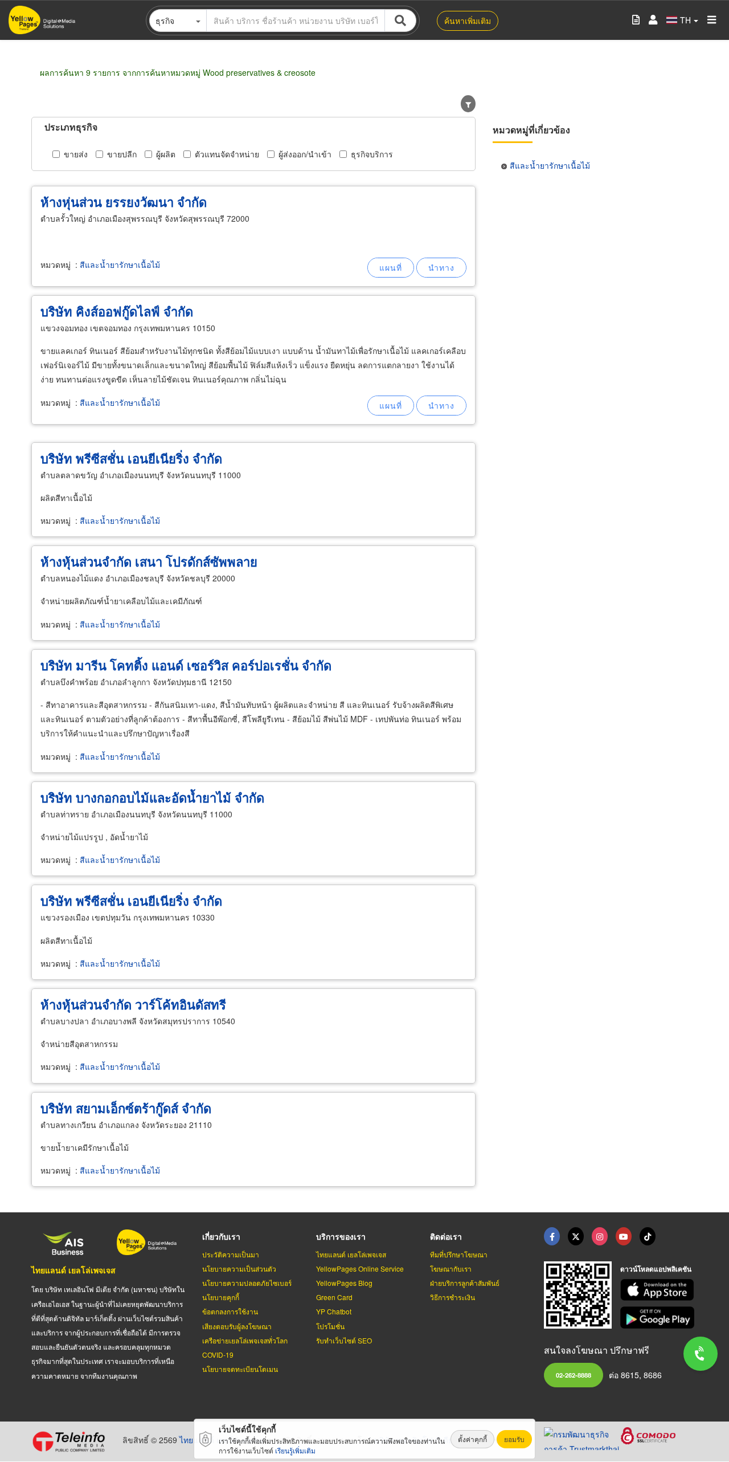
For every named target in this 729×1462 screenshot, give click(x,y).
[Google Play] (659, 1317)
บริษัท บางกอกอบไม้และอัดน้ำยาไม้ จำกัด (152, 797)
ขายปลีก (122, 154)
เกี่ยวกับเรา (221, 1236)
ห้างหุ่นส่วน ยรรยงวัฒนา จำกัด (123, 202)
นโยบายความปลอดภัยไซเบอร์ (247, 1283)
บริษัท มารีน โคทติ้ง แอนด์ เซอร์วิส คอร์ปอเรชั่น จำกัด (185, 665)
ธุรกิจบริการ (372, 154)
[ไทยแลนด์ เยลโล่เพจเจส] (576, 1236)
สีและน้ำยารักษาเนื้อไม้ (120, 264)
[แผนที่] (390, 268)
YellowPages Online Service (360, 1268)
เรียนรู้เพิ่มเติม (295, 1450)
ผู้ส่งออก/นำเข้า (305, 154)
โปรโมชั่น (330, 1326)
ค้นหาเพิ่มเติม (467, 20)
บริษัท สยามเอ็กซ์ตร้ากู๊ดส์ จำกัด (125, 1108)
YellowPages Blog (344, 1283)
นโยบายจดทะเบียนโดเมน (240, 1369)
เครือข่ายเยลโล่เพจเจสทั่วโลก (245, 1340)
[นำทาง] (441, 268)
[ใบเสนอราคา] (636, 20)
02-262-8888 (573, 1374)
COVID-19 (218, 1354)
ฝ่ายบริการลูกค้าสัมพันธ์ (464, 1283)
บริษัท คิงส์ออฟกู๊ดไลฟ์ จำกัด (116, 311)
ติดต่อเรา (446, 1236)
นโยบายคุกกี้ (220, 1297)
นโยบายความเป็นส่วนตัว (239, 1268)
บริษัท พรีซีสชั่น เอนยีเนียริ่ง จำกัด (131, 458)
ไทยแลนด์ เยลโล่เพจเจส (73, 1270)
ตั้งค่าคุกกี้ (472, 1439)
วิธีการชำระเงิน (452, 1297)
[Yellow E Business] (552, 1236)
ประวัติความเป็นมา (230, 1254)
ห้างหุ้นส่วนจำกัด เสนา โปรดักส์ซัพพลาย (148, 561)
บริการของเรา (341, 1236)
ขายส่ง (76, 154)
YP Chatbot (333, 1311)
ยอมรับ (514, 1439)
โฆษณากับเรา (451, 1268)
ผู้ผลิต (165, 154)
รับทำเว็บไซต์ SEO (344, 1340)
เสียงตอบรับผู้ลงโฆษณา (237, 1326)
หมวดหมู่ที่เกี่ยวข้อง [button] (531, 129)
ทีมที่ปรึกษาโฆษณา (459, 1254)
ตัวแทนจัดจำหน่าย (227, 154)
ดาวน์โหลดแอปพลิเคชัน (655, 1269)
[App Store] (659, 1290)
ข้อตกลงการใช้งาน (230, 1311)
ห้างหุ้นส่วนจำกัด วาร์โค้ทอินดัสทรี (133, 1004)
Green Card (334, 1297)
